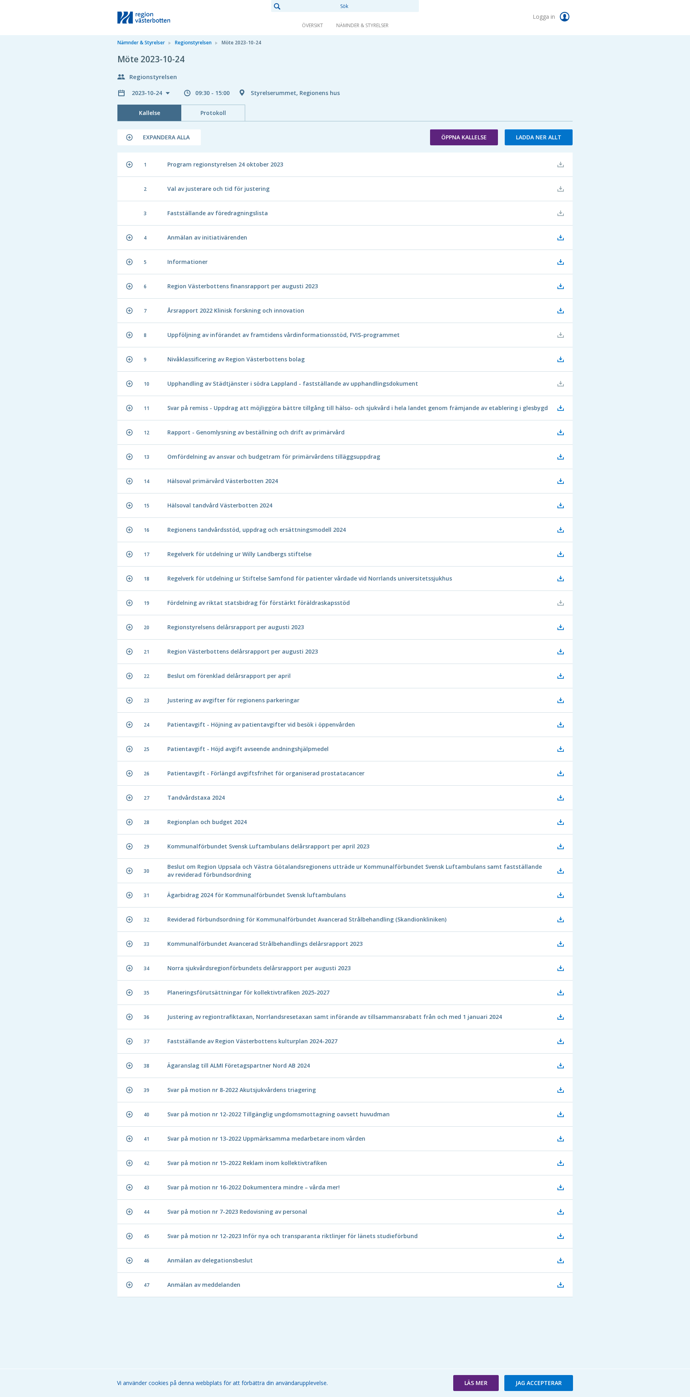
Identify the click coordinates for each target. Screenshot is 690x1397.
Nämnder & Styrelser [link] (362, 25)
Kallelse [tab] (149, 113)
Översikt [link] (312, 25)
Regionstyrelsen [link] (193, 42)
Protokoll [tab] (213, 113)
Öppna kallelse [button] (464, 137)
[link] (157, 17)
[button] (159, 137)
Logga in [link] (545, 16)
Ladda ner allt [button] (538, 137)
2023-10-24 (148, 93)
